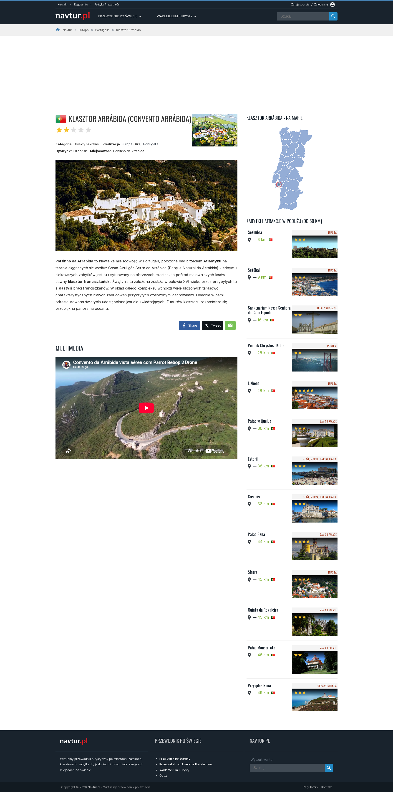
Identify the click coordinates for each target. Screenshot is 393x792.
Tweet (215, 325)
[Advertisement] (196, 70)
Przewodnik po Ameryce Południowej (185, 764)
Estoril (253, 459)
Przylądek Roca (259, 685)
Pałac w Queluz (259, 421)
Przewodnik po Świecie (120, 16)
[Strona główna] (72, 16)
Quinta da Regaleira (263, 610)
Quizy (163, 775)
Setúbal (254, 270)
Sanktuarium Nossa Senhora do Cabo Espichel (269, 310)
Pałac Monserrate (261, 648)
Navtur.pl (94, 787)
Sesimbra (255, 232)
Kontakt (62, 4)
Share (192, 325)
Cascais (254, 497)
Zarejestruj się (300, 4)
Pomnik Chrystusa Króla (266, 345)
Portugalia (150, 144)
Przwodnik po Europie (174, 758)
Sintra (252, 572)
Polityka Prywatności (107, 4)
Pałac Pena (256, 534)
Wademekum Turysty (174, 770)
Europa (127, 144)
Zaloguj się (321, 4)
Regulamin (81, 4)
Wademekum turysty (177, 16)
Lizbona (253, 383)
